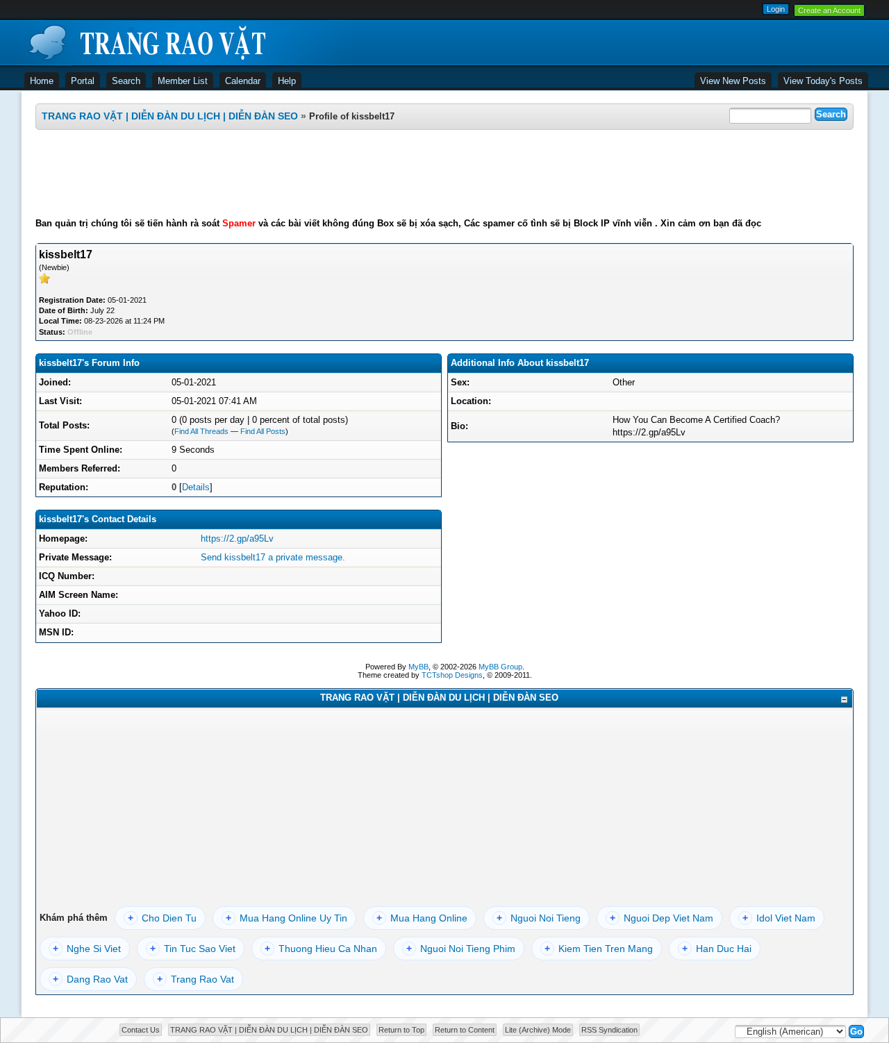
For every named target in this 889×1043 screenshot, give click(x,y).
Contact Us (141, 1030)
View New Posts (733, 81)
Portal (82, 81)
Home (41, 81)
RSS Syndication (609, 1030)
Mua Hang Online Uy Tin (286, 918)
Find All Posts (262, 431)
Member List (183, 81)
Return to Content (465, 1030)
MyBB (418, 666)
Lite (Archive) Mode (538, 1030)
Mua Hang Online (421, 918)
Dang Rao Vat (90, 979)
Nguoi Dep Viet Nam (661, 918)
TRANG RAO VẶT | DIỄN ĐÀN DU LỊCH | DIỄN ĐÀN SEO (170, 116)
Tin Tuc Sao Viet (192, 948)
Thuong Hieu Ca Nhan (321, 948)
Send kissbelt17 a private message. (273, 557)
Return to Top (401, 1030)
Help (287, 81)
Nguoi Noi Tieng (539, 918)
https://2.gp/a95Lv (237, 538)
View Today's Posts (823, 81)
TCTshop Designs (452, 675)
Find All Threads (201, 431)
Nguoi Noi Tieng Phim (460, 948)
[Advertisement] (444, 173)
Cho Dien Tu (162, 918)
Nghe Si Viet (87, 948)
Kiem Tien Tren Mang (599, 948)
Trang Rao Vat (195, 979)
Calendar (242, 81)
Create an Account (829, 10)
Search (126, 81)
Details (196, 487)
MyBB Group (500, 666)
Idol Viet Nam (778, 918)
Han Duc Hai (716, 948)
